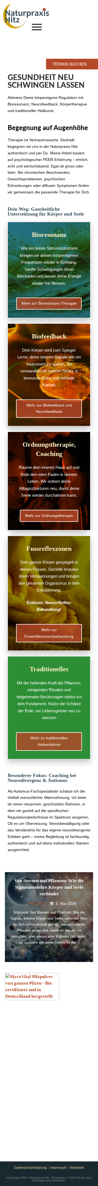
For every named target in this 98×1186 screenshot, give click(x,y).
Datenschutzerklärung (30, 1168)
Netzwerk (77, 1168)
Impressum (58, 1168)
